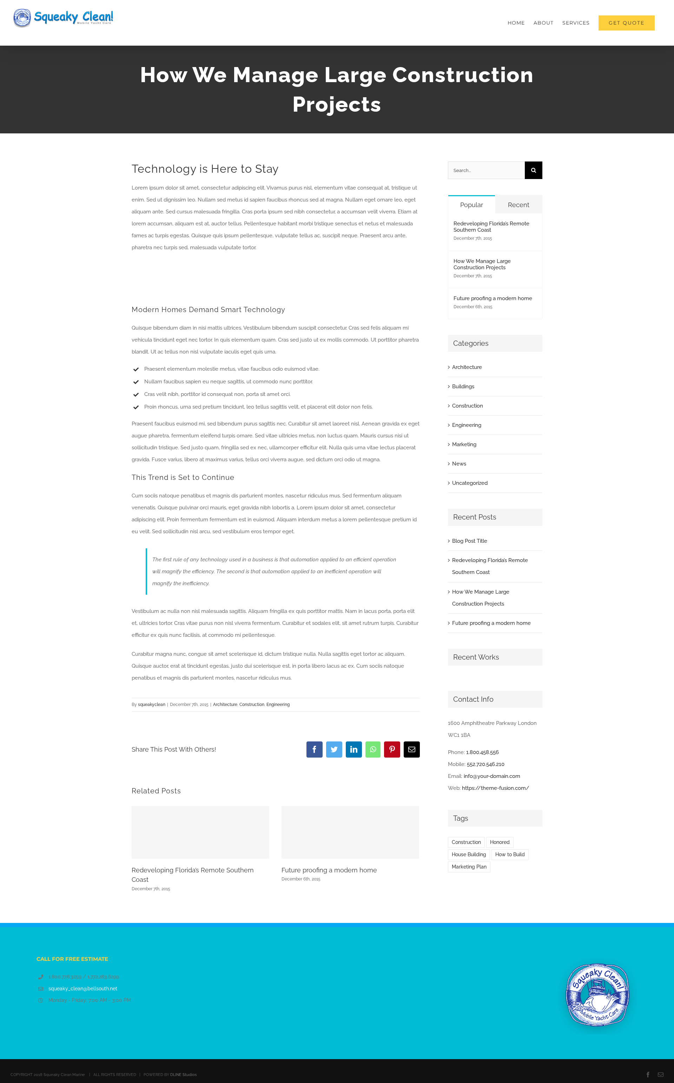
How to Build (510, 854)
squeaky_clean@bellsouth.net (82, 988)
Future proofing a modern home (329, 870)
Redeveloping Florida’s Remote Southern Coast (491, 226)
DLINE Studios (183, 1074)
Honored (500, 842)
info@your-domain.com (492, 776)
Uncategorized (470, 483)
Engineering (278, 704)
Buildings (463, 386)
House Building (469, 854)
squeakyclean (151, 704)
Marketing (464, 444)
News (459, 464)
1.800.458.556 (482, 752)
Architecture (225, 704)
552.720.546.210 (485, 764)
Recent (518, 205)
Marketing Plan (469, 867)
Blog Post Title (469, 541)
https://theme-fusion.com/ (495, 788)
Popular (471, 205)
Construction (251, 704)
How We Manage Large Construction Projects (482, 264)
